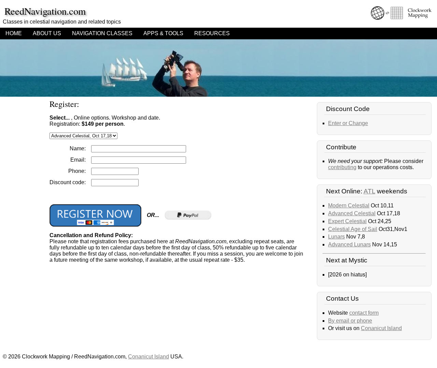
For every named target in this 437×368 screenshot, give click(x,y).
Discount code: (68, 182)
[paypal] (188, 215)
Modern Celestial (348, 205)
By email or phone (350, 321)
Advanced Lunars (349, 244)
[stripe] (95, 215)
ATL (369, 191)
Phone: (77, 171)
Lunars (336, 237)
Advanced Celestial (352, 213)
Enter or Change (348, 123)
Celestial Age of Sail (352, 229)
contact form (364, 313)
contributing (342, 167)
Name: (78, 148)
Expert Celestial (347, 221)
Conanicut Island (381, 328)
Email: (78, 160)
